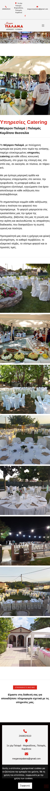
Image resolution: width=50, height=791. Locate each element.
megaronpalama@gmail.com (37, 9)
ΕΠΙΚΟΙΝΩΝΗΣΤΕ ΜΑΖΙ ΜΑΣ (25, 687)
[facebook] (25, 16)
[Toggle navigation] (43, 26)
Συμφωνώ (25, 785)
